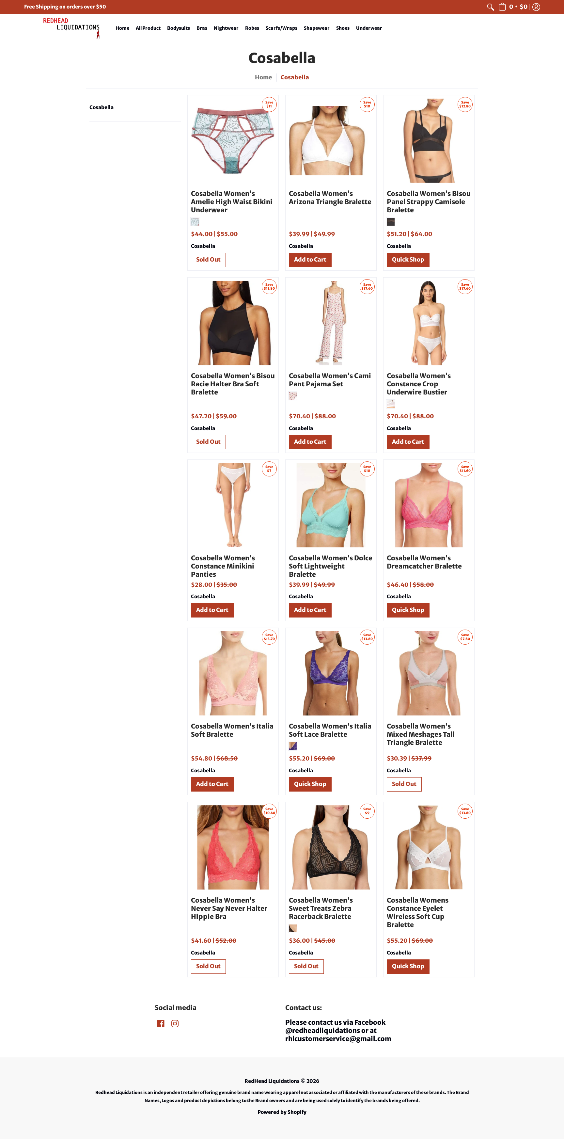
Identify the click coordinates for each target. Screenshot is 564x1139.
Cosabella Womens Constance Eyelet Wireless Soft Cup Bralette (417, 912)
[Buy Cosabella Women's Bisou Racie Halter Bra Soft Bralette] (233, 323)
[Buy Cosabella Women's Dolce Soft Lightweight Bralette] (331, 505)
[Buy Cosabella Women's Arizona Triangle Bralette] (331, 141)
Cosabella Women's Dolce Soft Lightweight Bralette (330, 566)
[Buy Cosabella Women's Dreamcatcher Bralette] (429, 505)
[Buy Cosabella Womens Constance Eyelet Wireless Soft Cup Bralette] (429, 847)
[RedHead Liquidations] (65, 28)
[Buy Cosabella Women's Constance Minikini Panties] (233, 505)
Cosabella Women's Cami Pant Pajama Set (330, 380)
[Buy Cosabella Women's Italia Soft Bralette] (233, 673)
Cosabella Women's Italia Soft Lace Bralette (330, 730)
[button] (512, 7)
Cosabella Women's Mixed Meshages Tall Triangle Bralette (420, 734)
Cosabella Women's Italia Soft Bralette (232, 730)
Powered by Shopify (282, 1112)
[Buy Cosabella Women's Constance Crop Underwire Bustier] (429, 323)
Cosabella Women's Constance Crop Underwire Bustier (419, 384)
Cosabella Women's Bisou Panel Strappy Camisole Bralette (429, 201)
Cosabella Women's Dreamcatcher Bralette (424, 562)
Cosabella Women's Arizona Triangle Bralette (330, 197)
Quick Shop (408, 259)
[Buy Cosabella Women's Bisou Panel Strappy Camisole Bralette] (429, 141)
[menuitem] (490, 7)
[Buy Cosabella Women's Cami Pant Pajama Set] (331, 323)
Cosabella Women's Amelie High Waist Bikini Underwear (232, 201)
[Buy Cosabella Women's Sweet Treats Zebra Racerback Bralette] (331, 847)
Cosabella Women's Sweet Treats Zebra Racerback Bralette (321, 908)
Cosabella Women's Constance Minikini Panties (223, 566)
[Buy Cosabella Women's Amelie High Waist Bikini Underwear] (233, 141)
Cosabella (101, 107)
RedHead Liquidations (272, 1081)
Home (263, 77)
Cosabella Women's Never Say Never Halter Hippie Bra (229, 908)
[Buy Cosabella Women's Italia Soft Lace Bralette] (331, 673)
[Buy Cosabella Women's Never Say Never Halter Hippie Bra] (233, 847)
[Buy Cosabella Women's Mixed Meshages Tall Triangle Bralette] (429, 673)
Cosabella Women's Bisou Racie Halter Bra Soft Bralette (233, 384)
